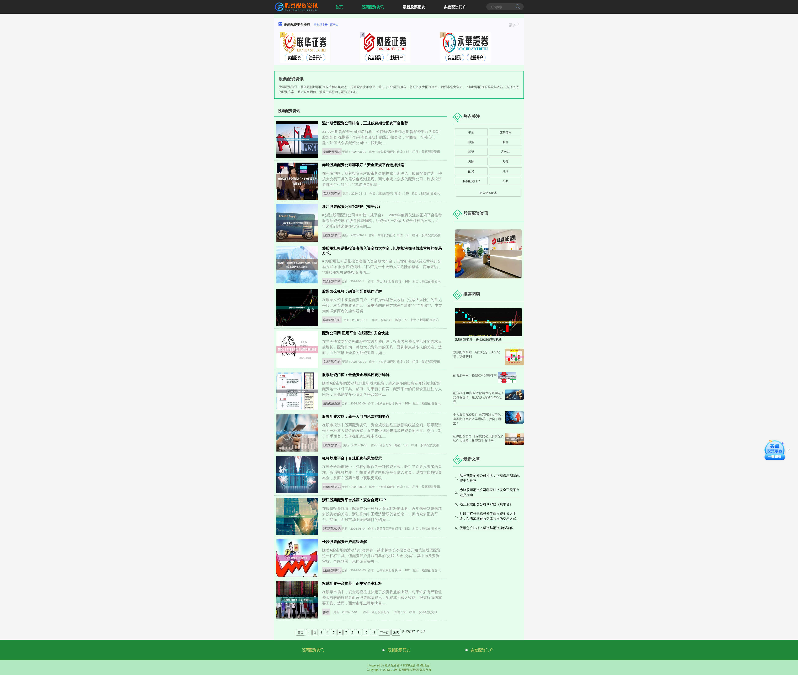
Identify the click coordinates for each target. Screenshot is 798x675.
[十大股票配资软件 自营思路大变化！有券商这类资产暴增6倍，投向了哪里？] (514, 418)
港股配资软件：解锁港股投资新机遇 (478, 339)
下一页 (384, 632)
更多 (513, 24)
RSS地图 (409, 665)
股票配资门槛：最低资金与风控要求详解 (355, 374)
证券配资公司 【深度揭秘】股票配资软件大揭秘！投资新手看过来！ (478, 438)
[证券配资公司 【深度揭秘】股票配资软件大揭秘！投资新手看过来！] (514, 439)
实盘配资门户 (455, 7)
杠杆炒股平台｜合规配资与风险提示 (352, 458)
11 (373, 632)
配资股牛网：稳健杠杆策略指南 (475, 375)
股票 (471, 151)
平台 (471, 132)
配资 (471, 171)
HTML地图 (423, 665)
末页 (396, 632)
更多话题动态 (488, 193)
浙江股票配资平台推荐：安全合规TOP (354, 499)
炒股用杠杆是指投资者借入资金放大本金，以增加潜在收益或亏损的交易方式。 (382, 250)
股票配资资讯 (373, 7)
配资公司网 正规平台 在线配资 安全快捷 (355, 333)
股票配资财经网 (408, 670)
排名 (506, 181)
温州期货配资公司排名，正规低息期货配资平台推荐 (365, 123)
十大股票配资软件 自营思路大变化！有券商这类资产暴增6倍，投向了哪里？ (478, 418)
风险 (471, 161)
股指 (471, 142)
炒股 (506, 161)
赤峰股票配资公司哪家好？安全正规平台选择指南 (363, 164)
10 (365, 632)
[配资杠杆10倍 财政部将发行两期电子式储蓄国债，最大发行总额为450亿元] (514, 397)
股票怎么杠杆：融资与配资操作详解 (352, 291)
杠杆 (506, 142)
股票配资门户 (471, 181)
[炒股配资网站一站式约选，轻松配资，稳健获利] (514, 357)
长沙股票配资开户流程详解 (344, 541)
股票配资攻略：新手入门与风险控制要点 (355, 416)
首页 (339, 7)
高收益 (505, 151)
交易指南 (505, 132)
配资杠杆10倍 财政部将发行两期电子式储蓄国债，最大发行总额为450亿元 (478, 397)
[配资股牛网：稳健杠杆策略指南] (507, 377)
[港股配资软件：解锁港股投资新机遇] (488, 322)
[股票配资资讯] (297, 6)
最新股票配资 (414, 7)
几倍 (506, 171)
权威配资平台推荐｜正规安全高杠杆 (352, 583)
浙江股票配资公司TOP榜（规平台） (352, 206)
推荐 (326, 612)
